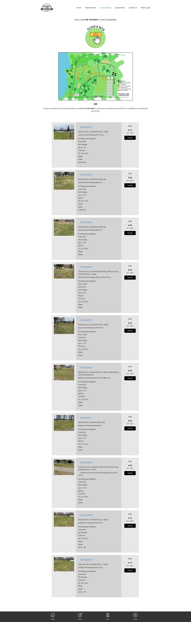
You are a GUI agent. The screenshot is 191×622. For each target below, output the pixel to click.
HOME (52, 619)
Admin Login (145, 8)
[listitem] (78, 78)
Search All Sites (90, 8)
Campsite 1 (86, 127)
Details (130, 138)
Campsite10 (86, 559)
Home (79, 8)
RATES (135, 619)
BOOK (80, 619)
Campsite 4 (86, 267)
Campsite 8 (86, 462)
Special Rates (120, 8)
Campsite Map (105, 8)
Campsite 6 (86, 367)
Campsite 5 (86, 320)
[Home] (47, 8)
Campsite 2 (86, 174)
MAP (108, 619)
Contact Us (133, 8)
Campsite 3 (86, 222)
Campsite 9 (86, 515)
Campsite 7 (86, 417)
